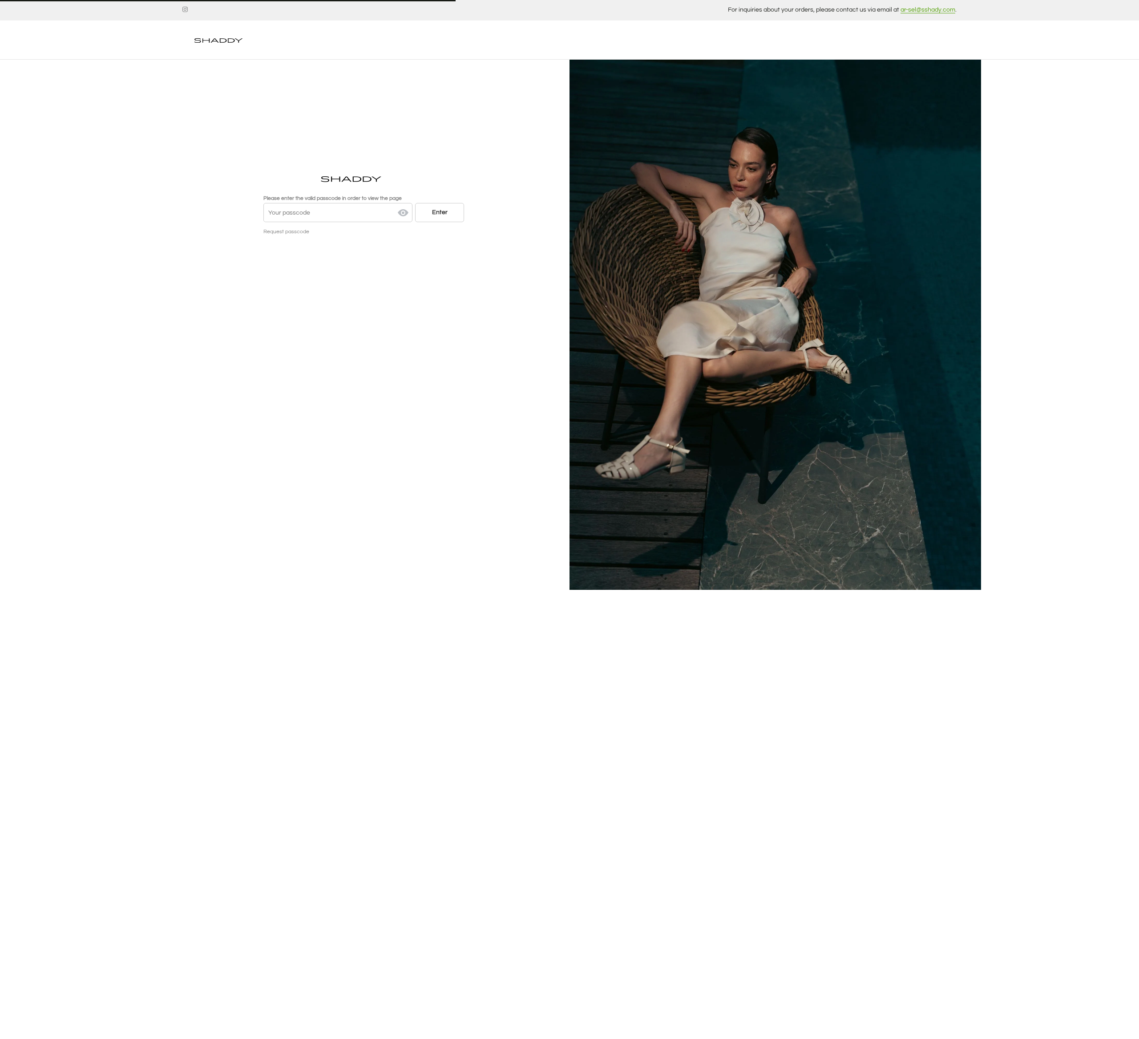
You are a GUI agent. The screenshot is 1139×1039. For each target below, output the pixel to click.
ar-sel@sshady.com (928, 10)
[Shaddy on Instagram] (185, 10)
